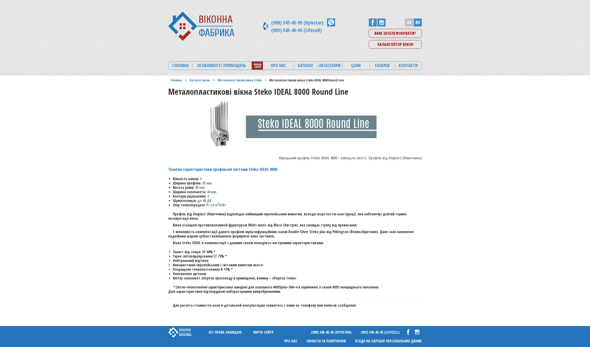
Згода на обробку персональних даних (388, 341)
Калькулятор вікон (395, 44)
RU (418, 22)
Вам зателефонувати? (395, 33)
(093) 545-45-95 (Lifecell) (296, 30)
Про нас (290, 341)
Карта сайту (263, 332)
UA (409, 22)
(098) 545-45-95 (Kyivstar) (297, 22)
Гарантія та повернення (326, 341)
